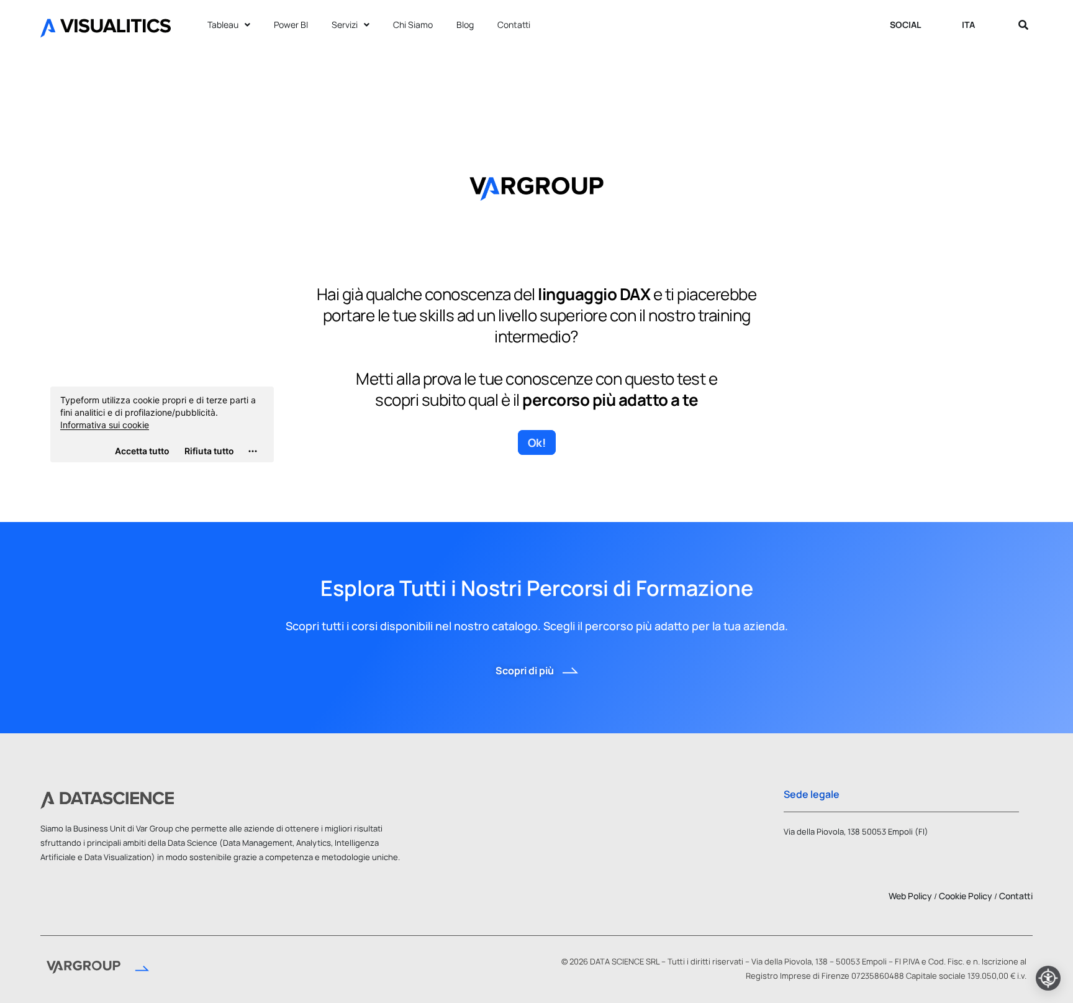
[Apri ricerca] (1023, 24)
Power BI (291, 24)
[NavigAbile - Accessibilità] (1048, 978)
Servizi (345, 24)
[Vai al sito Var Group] (98, 969)
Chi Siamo (413, 24)
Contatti (513, 24)
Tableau (222, 24)
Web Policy (910, 896)
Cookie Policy (965, 896)
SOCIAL (905, 24)
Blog (465, 24)
